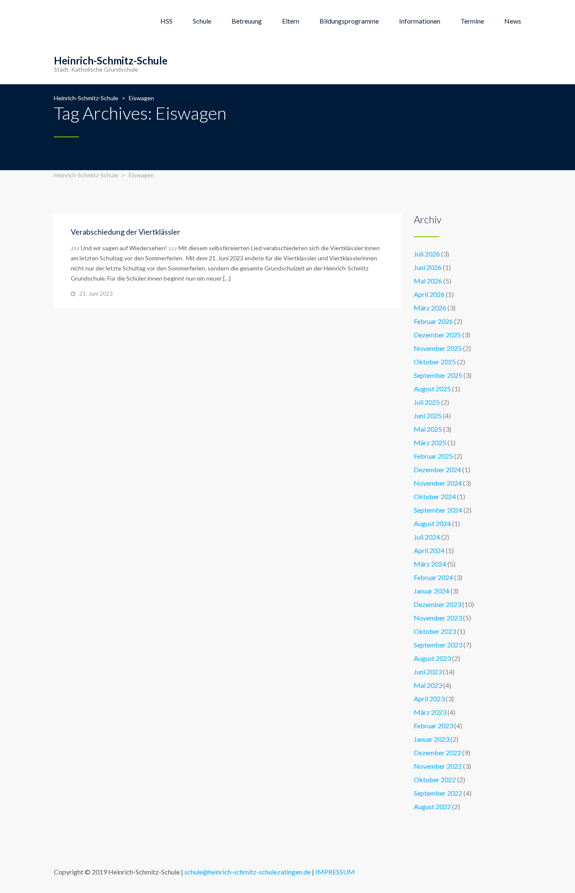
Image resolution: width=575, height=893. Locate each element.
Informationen (419, 21)
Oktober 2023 (435, 631)
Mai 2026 (428, 281)
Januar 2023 (431, 739)
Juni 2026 (428, 267)
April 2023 (429, 699)
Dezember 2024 (437, 469)
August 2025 (432, 389)
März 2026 (430, 308)
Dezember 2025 (437, 335)
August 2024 (432, 523)
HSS (166, 21)
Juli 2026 (427, 254)
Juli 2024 (427, 537)
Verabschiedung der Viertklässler (125, 231)
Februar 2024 (433, 577)
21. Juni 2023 (96, 293)
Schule (202, 21)
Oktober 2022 (435, 779)
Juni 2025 (428, 416)
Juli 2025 (427, 402)
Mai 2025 (428, 429)
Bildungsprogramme (349, 21)
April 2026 (429, 294)
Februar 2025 (433, 456)
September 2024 (438, 510)
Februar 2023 (433, 726)
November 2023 (438, 618)
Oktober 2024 (435, 496)
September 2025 (438, 375)
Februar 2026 (433, 321)
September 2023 (438, 645)
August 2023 (432, 658)
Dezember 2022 (437, 753)
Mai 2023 (428, 685)
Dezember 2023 (437, 604)
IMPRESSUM (335, 872)
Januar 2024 (431, 591)
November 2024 (438, 483)
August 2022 (432, 806)
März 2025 (430, 442)
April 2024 (429, 550)
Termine (472, 21)
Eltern (290, 21)
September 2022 (438, 793)
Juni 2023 (428, 672)
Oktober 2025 (435, 362)
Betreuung (247, 21)
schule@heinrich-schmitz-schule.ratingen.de (247, 872)
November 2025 (438, 348)
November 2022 (438, 766)
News (512, 21)
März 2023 (430, 712)
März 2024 (430, 564)
